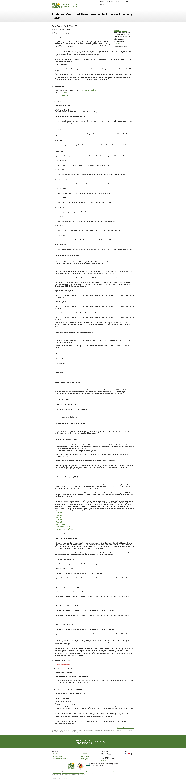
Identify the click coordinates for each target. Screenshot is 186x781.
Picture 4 (59, 520)
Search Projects (55, 755)
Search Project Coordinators (58, 756)
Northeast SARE (85, 756)
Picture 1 (59, 513)
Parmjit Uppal (117, 43)
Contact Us (103, 760)
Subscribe (98, 741)
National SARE (84, 753)
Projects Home (55, 753)
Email (116, 44)
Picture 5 (59, 522)
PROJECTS (85, 8)
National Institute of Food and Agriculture (75, 773)
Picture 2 (59, 515)
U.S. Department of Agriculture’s (59, 773)
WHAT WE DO (93, 8)
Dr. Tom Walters (63, 95)
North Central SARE (85, 755)
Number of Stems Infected (64, 529)
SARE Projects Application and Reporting (61, 758)
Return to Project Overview (125, 728)
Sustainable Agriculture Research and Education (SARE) (75, 771)
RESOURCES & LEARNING (123, 8)
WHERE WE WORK (103, 8)
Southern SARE (84, 758)
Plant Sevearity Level (63, 527)
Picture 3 (59, 517)
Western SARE (84, 759)
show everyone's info (89, 90)
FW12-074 (121, 31)
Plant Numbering (61, 524)
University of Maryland (110, 771)
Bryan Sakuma (62, 93)
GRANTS (112, 8)
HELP (133, 8)
